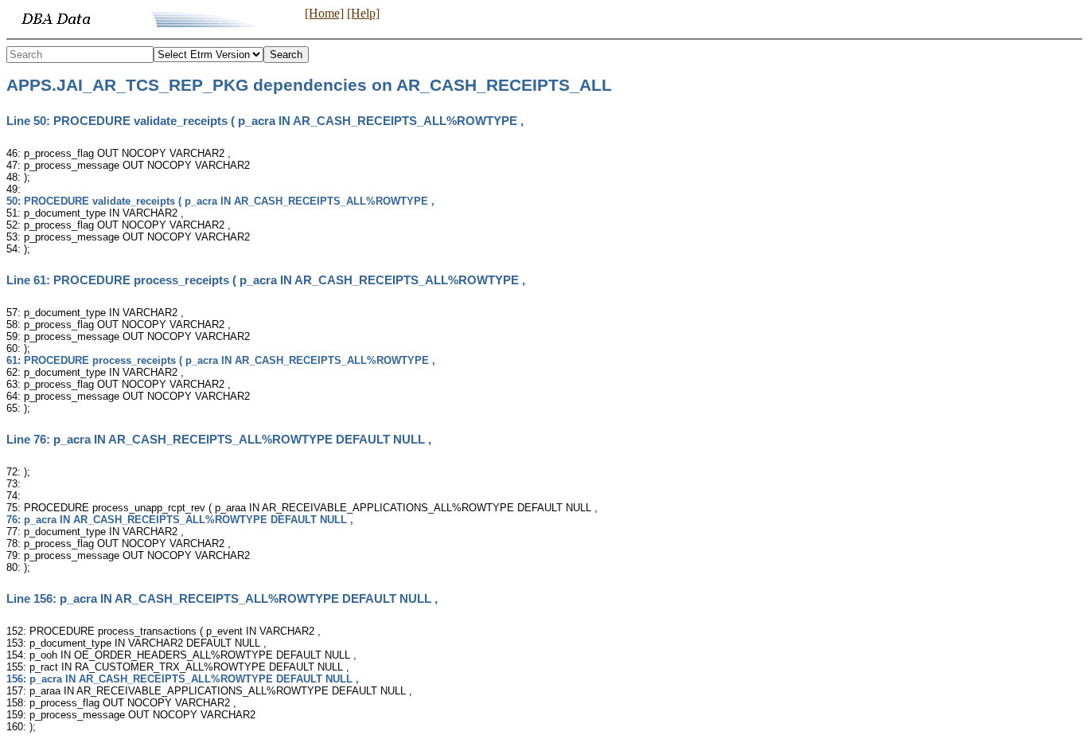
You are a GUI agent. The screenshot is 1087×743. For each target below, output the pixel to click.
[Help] (363, 13)
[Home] (324, 13)
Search (286, 55)
